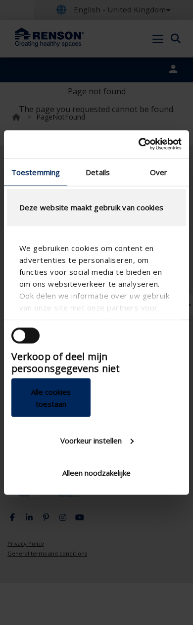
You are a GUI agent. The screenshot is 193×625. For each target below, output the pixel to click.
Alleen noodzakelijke (96, 473)
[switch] (25, 335)
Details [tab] (98, 172)
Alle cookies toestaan (51, 398)
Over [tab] (158, 172)
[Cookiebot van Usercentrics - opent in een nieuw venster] (139, 144)
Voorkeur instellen (91, 440)
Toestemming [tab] (35, 172)
